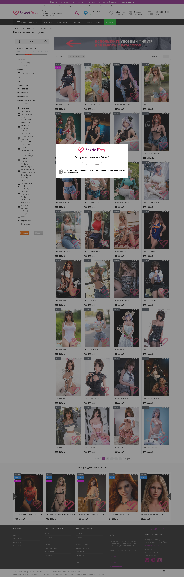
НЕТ (97, 164)
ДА (86, 164)
